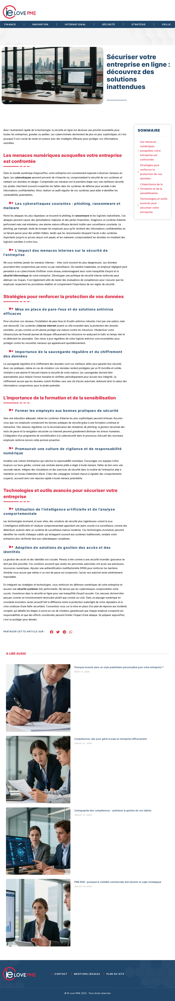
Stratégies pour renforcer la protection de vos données (151, 172)
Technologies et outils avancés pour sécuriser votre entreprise (153, 205)
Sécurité (108, 24)
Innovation (40, 24)
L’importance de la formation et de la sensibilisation (151, 189)
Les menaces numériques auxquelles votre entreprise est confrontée (150, 150)
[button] (51, 632)
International (75, 24)
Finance (10, 24)
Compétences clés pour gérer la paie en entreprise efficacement (110, 738)
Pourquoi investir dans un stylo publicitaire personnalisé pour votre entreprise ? (118, 667)
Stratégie (138, 24)
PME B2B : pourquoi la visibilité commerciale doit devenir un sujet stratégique (117, 881)
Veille (166, 24)
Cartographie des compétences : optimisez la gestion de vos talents (112, 810)
